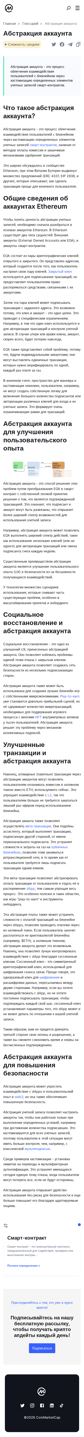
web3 (19, 1097)
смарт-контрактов (43, 145)
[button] (77, 8)
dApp (31, 888)
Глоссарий (30, 23)
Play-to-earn (70, 696)
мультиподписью (37, 1149)
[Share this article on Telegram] (70, 44)
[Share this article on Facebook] (62, 44)
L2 (50, 795)
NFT (38, 717)
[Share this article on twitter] (53, 44)
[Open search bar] (68, 8)
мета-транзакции (38, 826)
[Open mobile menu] (77, 8)
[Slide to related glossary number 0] (79, 1224)
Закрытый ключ (60, 271)
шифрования (50, 977)
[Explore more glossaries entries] (5, 1225)
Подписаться (42, 1348)
